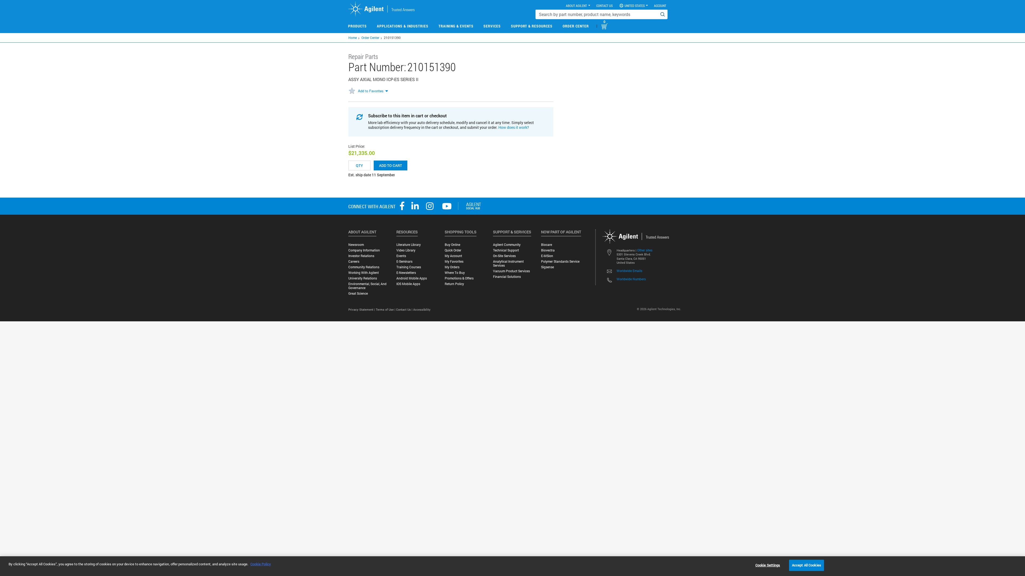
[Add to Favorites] (351, 91)
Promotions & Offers (459, 278)
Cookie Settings (767, 565)
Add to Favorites (371, 90)
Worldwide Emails (629, 271)
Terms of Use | (386, 309)
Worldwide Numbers (631, 279)
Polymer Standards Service (560, 261)
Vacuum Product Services (511, 271)
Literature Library (408, 245)
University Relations (362, 278)
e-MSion (547, 256)
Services (492, 26)
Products (357, 26)
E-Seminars (404, 261)
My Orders (452, 267)
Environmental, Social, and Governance (367, 286)
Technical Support (506, 250)
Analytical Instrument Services (508, 263)
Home (352, 37)
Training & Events (456, 26)
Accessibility (422, 309)
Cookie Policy (260, 564)
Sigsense (547, 267)
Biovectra (548, 250)
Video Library (405, 250)
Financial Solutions (507, 277)
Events (401, 256)
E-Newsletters (406, 273)
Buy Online (452, 245)
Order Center (576, 26)
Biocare (546, 245)
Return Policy (454, 284)
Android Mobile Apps (411, 278)
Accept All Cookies (806, 565)
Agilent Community (507, 245)
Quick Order (453, 250)
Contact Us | (404, 309)
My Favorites (454, 261)
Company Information (364, 250)
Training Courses (408, 267)
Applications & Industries (402, 26)
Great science (358, 293)
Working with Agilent (363, 273)
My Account (453, 256)
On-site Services (504, 256)
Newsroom (356, 245)
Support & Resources (532, 26)
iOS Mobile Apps (408, 284)
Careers (353, 261)
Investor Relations (361, 256)
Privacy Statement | (362, 309)
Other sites (644, 250)
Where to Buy (455, 273)
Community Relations (363, 267)
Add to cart (390, 165)
